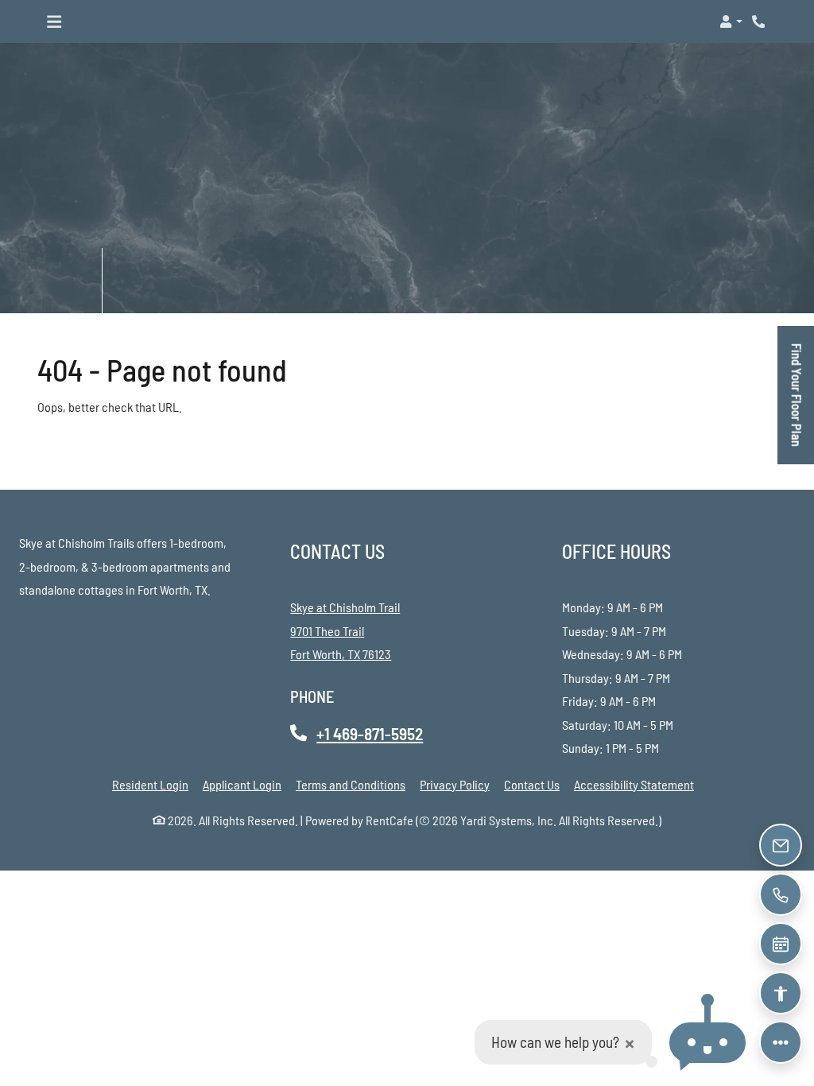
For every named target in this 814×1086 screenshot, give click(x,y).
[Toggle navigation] (54, 21)
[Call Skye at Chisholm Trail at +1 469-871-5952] (759, 21)
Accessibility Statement (634, 784)
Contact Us (532, 784)
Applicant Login (242, 784)
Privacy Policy (455, 784)
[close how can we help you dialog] (629, 1042)
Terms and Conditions (350, 784)
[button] (731, 21)
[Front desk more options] (780, 1042)
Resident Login (150, 784)
